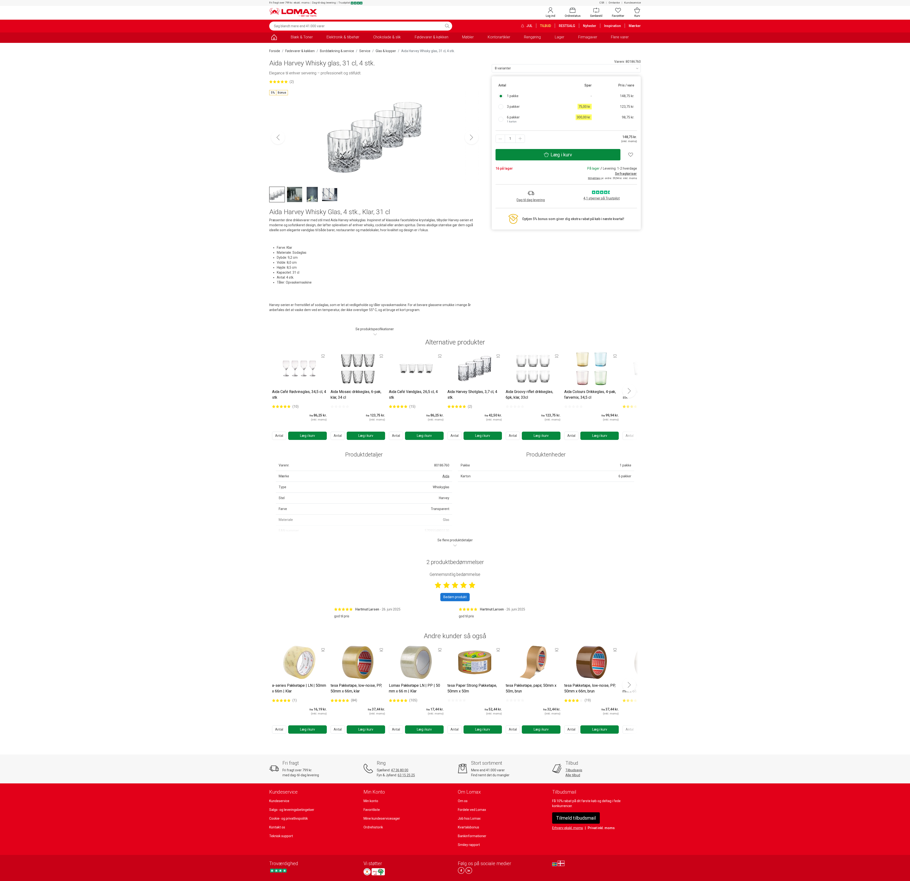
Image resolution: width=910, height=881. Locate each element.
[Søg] (447, 26)
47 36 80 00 (399, 770)
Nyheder (589, 26)
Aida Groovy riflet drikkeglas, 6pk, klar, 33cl (529, 394)
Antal (279, 436)
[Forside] (274, 38)
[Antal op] (520, 139)
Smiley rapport (469, 845)
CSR (601, 2)
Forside (274, 51)
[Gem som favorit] (323, 356)
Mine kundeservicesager (382, 818)
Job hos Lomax (469, 818)
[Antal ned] (500, 139)
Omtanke (614, 2)
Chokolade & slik (387, 37)
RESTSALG (567, 26)
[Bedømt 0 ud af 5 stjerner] (340, 406)
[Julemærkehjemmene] (367, 871)
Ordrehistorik (373, 827)
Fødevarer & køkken (431, 37)
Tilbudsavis (573, 770)
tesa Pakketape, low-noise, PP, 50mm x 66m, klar (356, 688)
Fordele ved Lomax (472, 810)
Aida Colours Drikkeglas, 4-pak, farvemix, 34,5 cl (590, 394)
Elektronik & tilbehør (343, 37)
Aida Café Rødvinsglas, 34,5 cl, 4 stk (299, 394)
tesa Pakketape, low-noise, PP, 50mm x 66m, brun (589, 688)
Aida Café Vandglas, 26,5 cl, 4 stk (413, 394)
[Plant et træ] (378, 871)
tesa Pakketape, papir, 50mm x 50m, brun (531, 688)
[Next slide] (629, 391)
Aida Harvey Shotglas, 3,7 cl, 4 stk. (472, 394)
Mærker (635, 26)
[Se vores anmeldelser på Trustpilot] (278, 870)
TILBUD (545, 26)
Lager (559, 37)
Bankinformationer (472, 836)
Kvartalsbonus (468, 827)
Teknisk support (281, 836)
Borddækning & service (337, 51)
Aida (445, 476)
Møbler (468, 37)
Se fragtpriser (626, 174)
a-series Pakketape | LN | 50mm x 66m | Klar (299, 688)
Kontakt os (277, 827)
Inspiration (612, 26)
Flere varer (620, 37)
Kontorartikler (499, 37)
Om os (463, 801)
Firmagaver (587, 37)
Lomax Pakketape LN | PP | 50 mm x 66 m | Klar (414, 688)
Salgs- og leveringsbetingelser (291, 810)
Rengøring (532, 37)
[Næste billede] (471, 137)
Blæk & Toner (302, 37)
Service (364, 51)
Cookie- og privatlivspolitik (288, 818)
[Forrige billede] (278, 137)
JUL (529, 26)
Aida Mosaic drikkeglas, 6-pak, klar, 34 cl (356, 394)
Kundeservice (632, 2)
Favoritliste (372, 810)
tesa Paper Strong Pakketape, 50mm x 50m (472, 688)
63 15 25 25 (406, 775)
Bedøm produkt (455, 597)
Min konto (371, 801)
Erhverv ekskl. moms (567, 828)
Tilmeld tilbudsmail (576, 818)
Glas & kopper (386, 51)
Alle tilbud (572, 775)
